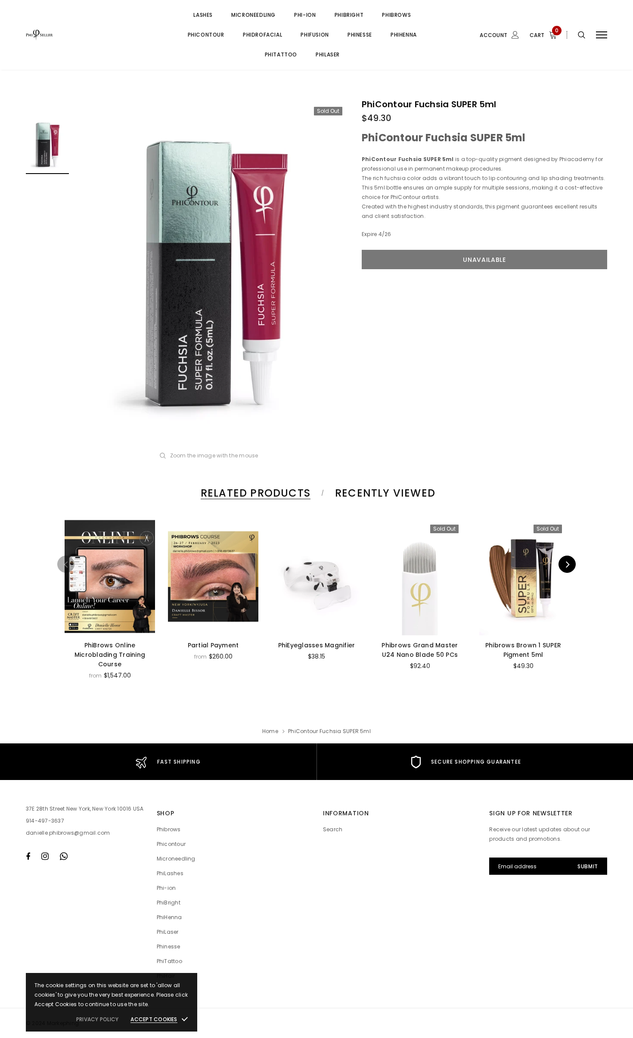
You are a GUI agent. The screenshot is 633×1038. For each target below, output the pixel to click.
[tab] (254, 493)
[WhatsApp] (64, 856)
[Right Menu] (601, 35)
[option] (215, 272)
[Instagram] (45, 856)
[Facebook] (28, 856)
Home (270, 731)
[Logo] (91, 34)
